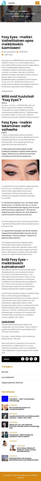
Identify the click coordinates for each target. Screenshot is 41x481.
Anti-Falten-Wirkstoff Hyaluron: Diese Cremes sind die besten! (26, 450)
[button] (37, 3)
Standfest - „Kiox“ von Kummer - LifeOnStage (22, 400)
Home (12, 11)
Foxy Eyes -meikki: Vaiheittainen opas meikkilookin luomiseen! (21, 15)
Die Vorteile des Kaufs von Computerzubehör (19, 408)
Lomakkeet (23, 11)
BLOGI (5, 372)
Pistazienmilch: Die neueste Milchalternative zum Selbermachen (23, 459)
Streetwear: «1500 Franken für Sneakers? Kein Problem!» (21, 436)
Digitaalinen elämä (12, 382)
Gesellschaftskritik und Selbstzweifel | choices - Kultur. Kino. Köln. (24, 417)
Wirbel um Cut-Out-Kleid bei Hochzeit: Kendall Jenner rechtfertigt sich (24, 426)
